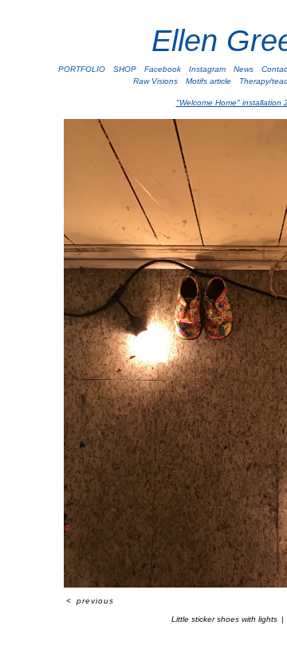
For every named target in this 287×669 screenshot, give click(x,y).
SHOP (124, 69)
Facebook (162, 69)
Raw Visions (155, 81)
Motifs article (208, 81)
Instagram (207, 69)
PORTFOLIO (81, 69)
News (244, 69)
